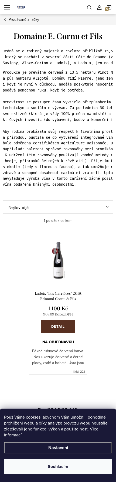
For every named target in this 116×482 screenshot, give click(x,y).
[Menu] (7, 7)
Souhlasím (58, 466)
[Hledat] (89, 7)
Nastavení (58, 447)
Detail (58, 326)
